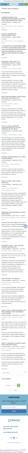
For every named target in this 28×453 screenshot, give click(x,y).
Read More (4, 30)
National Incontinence (16, 442)
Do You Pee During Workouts (15, 255)
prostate (15, 103)
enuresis (3, 348)
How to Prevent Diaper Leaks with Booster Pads (14, 344)
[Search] (22, 4)
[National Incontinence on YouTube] (14, 438)
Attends (3, 119)
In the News (4, 68)
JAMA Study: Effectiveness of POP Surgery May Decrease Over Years (14, 312)
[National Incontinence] (14, 4)
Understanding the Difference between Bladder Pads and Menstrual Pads (13, 19)
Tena (15, 117)
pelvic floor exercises (6, 282)
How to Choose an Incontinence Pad (9, 34)
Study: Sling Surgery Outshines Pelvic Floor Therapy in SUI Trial (11, 127)
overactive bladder (11, 348)
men (3, 26)
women (3, 28)
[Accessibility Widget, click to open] (25, 226)
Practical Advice (8, 26)
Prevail (18, 117)
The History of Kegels (11, 278)
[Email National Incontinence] (17, 438)
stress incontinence (10, 8)
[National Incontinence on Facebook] (11, 438)
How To (3, 188)
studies (20, 317)
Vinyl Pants (6, 112)
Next (15, 390)
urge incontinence (5, 166)
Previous (8, 385)
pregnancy (12, 217)
